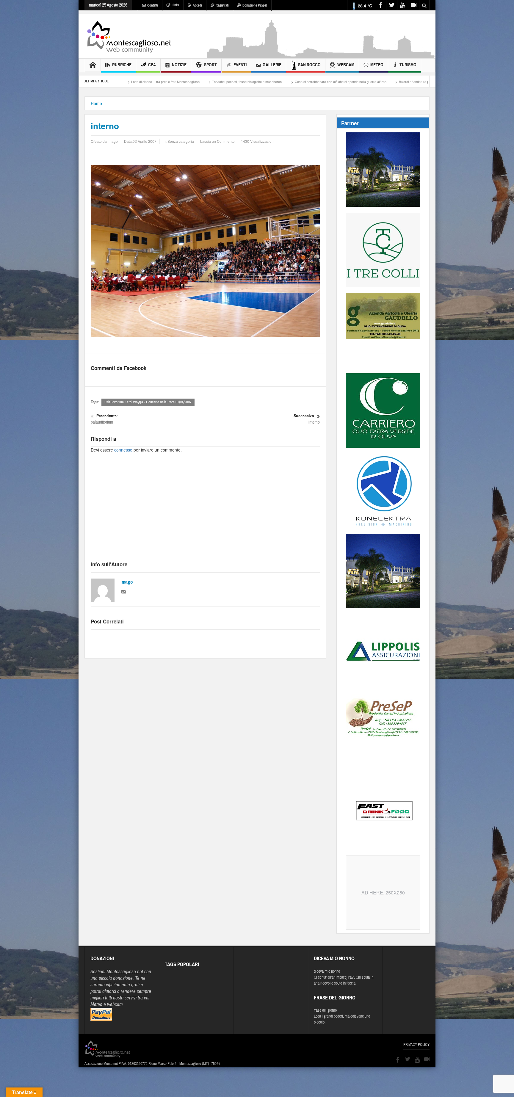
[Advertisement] (321, 55)
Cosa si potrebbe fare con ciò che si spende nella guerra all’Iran (257, 82)
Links (175, 5)
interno (307, 419)
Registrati (222, 5)
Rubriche (121, 65)
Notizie (179, 65)
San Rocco (309, 65)
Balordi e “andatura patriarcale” (338, 82)
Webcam (345, 65)
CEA (152, 65)
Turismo (407, 65)
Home (96, 104)
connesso (123, 450)
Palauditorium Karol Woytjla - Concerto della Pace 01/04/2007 (148, 402)
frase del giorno (325, 1010)
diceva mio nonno (327, 971)
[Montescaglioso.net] (129, 36)
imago (126, 582)
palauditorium (104, 419)
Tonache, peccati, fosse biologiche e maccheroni (164, 82)
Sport (210, 65)
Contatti (152, 5)
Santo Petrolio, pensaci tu (391, 82)
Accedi (197, 5)
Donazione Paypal (254, 5)
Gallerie (272, 65)
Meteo (376, 65)
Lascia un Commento (217, 141)
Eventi (240, 65)
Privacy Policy (416, 1044)
